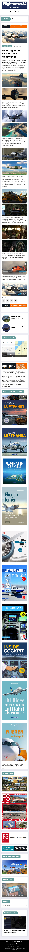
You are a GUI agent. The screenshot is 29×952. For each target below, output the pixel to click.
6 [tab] (15, 358)
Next (25, 357)
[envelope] (15, 301)
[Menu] (10, 11)
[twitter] (7, 301)
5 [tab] (13, 358)
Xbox (10, 46)
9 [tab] (20, 358)
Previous (4, 357)
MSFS (5, 46)
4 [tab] (11, 358)
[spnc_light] (18, 11)
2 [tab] (8, 358)
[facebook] (3, 301)
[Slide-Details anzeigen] (14, 349)
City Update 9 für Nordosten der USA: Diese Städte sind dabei (18, 317)
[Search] (15, 11)
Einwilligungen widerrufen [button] (13, 946)
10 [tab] (22, 358)
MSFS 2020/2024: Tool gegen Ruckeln (11, 356)
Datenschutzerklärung (17, 941)
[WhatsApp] (11, 301)
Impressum (8, 941)
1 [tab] (6, 358)
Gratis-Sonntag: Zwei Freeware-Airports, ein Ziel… (16, 931)
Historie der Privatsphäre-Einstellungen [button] (14, 944)
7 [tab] (17, 358)
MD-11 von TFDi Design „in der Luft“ (18, 326)
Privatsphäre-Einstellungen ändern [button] (13, 943)
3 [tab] (10, 358)
